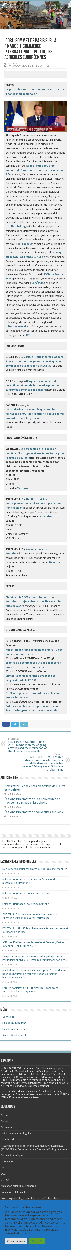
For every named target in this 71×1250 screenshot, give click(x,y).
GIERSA (5, 1179)
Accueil (5, 1115)
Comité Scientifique (12, 1155)
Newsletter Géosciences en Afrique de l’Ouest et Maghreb (34, 868)
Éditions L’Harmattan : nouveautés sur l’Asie (34, 812)
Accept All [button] (37, 1241)
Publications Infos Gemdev (42, 66)
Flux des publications (14, 1022)
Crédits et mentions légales (16, 1133)
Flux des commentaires (15, 1029)
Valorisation (7, 1161)
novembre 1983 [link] (13, 1074)
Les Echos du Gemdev (13, 1139)
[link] (13, 1074)
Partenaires (7, 1127)
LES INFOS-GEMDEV (17, 66)
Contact (5, 1121)
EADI (3, 1173)
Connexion (8, 1016)
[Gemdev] (35, 6)
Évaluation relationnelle (14, 1192)
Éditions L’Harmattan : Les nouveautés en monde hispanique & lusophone (32, 800)
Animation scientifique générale (18, 1185)
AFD (3, 1167)
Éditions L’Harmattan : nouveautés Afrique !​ (26, 903)
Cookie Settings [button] (16, 1241)
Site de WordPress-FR (14, 1035)
